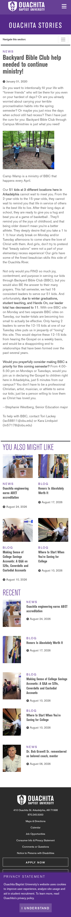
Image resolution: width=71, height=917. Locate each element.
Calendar (35, 827)
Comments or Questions (35, 846)
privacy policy (25, 898)
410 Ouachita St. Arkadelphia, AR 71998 (35, 810)
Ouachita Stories (35, 25)
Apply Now (35, 862)
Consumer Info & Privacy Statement (35, 840)
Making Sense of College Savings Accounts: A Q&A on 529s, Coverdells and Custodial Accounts (15, 561)
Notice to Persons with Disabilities (35, 853)
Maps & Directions (36, 821)
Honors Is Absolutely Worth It (44, 643)
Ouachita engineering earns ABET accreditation (16, 492)
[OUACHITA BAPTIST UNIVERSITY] (35, 800)
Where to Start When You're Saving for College (51, 556)
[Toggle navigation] (63, 39)
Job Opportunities (35, 833)
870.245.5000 (35, 814)
